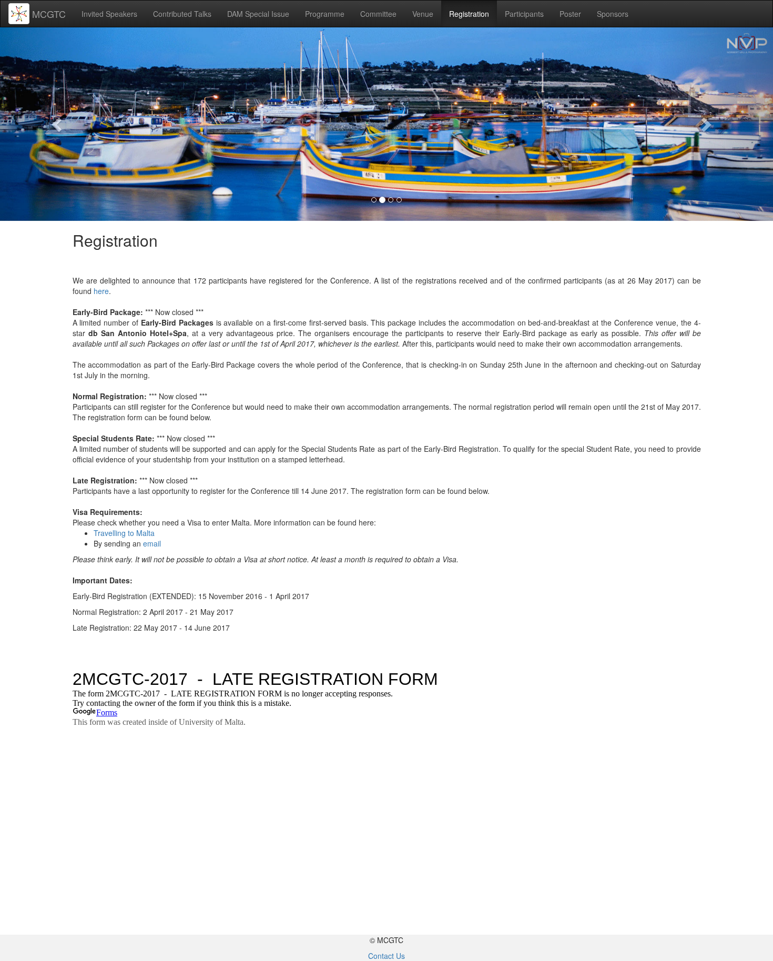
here (101, 291)
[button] (58, 124)
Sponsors (612, 13)
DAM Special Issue (258, 13)
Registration (469, 13)
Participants (524, 13)
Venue (422, 13)
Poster (570, 13)
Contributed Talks (182, 13)
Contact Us (386, 955)
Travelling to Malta (124, 533)
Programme (324, 13)
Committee (378, 13)
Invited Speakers (109, 13)
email (152, 543)
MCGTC (49, 14)
